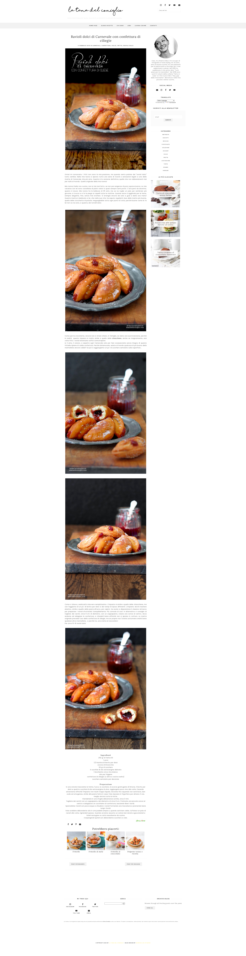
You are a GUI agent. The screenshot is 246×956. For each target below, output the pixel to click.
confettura (106, 45)
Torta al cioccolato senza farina (165, 194)
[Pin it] (76, 824)
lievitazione (166, 160)
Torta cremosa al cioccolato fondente (166, 253)
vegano (165, 167)
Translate (172, 102)
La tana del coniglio (116, 943)
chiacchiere (116, 338)
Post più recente (78, 864)
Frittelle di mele (96, 852)
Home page (93, 25)
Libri (129, 25)
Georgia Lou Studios (143, 943)
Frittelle (76, 852)
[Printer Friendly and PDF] (140, 821)
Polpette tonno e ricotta (135, 853)
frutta (166, 157)
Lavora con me (140, 25)
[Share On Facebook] (68, 824)
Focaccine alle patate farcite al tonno (165, 223)
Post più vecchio (133, 864)
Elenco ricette (107, 25)
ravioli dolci (128, 45)
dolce (114, 45)
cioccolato (166, 144)
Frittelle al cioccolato (115, 853)
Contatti (153, 25)
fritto (119, 45)
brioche (166, 141)
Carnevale (96, 45)
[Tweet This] (72, 824)
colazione (165, 147)
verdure (166, 170)
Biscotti (166, 137)
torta (166, 164)
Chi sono (120, 25)
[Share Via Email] (80, 824)
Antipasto (165, 134)
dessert (166, 151)
